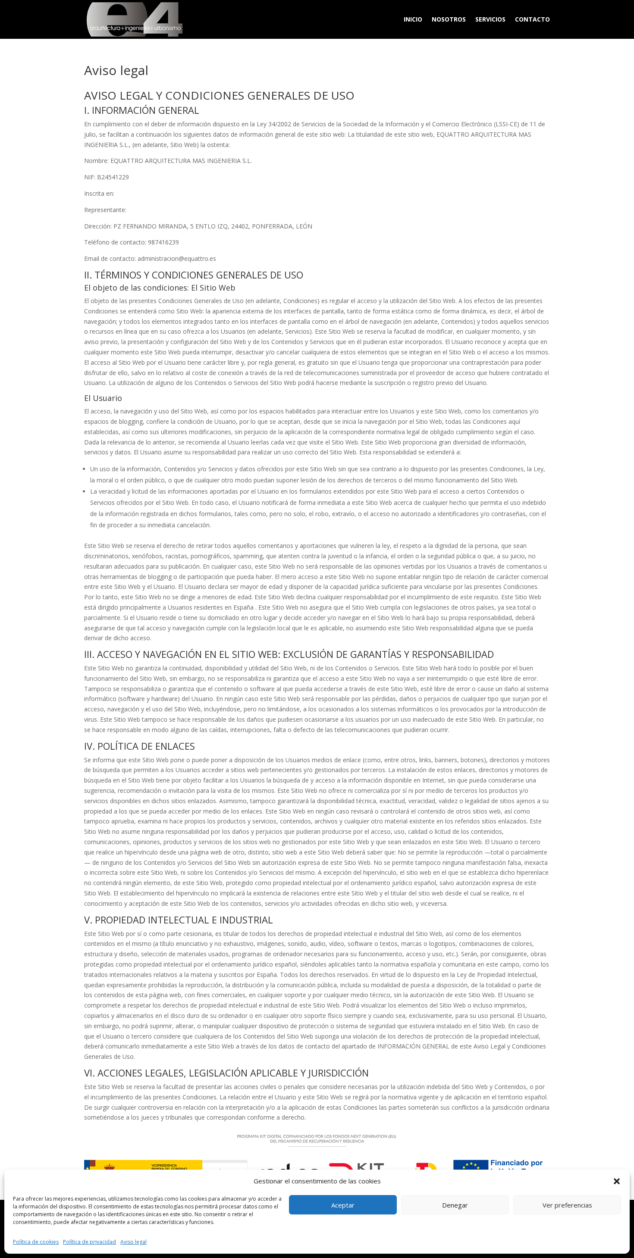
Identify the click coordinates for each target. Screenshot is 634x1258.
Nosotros (449, 19)
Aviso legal (133, 1241)
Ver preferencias (567, 1205)
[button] (616, 1181)
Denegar (455, 1205)
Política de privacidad (89, 1241)
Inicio (413, 19)
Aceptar (343, 1205)
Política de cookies (36, 1241)
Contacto (532, 19)
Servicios (490, 19)
